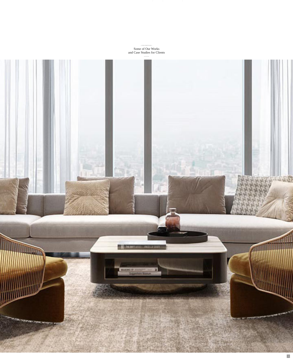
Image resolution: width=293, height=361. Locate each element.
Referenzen (169, 1)
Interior (146, 208)
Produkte (159, 1)
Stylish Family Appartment (147, 204)
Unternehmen (148, 1)
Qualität (179, 1)
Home (139, 1)
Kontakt (188, 1)
